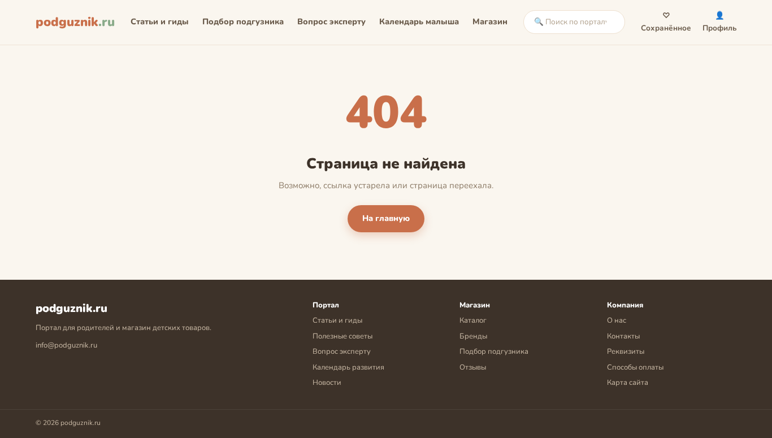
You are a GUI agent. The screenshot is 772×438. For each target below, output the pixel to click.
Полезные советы (342, 336)
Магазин (490, 21)
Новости (327, 383)
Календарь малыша (419, 21)
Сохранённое (666, 21)
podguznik (75, 22)
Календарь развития (348, 367)
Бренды (473, 336)
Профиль (719, 21)
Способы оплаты (635, 367)
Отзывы (472, 367)
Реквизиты (625, 351)
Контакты (623, 336)
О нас (616, 320)
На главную (386, 218)
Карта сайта (627, 383)
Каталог (473, 320)
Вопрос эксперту (331, 21)
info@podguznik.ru (66, 345)
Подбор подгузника (243, 21)
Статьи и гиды (160, 21)
